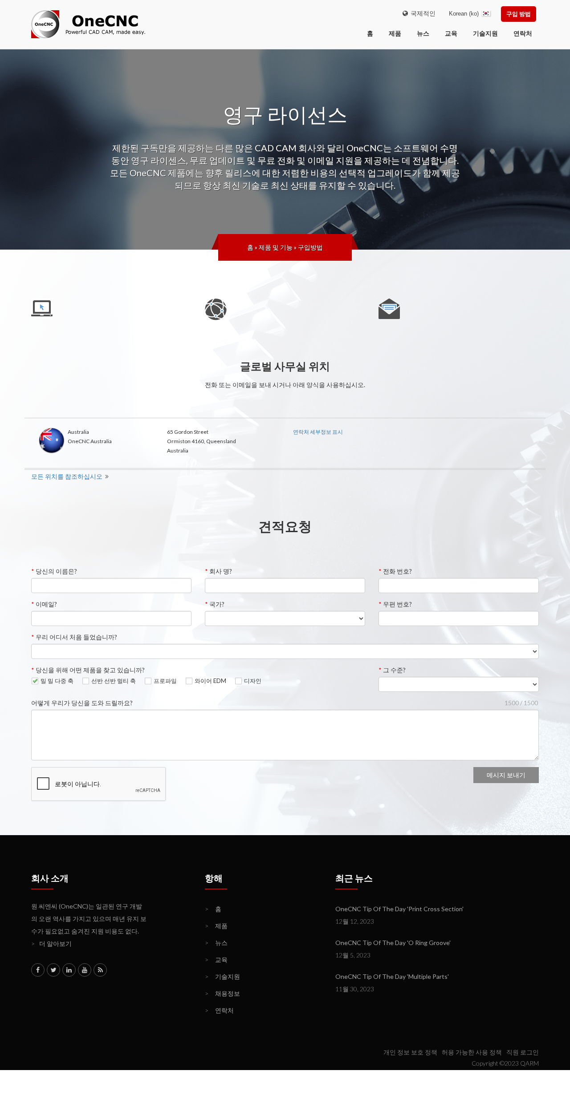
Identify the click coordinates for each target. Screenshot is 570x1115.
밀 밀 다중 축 (57, 681)
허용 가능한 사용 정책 (472, 1052)
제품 (395, 33)
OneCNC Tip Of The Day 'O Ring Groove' (393, 942)
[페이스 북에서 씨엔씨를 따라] (38, 970)
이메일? (44, 604)
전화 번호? (395, 571)
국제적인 (422, 13)
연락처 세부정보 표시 (318, 431)
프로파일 (165, 681)
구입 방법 (518, 13)
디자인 (252, 681)
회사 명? (218, 571)
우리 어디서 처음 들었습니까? (74, 637)
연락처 (522, 33)
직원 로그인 (522, 1052)
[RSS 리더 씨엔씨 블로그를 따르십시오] (100, 970)
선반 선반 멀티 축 (113, 681)
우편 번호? (395, 604)
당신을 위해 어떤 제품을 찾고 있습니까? (88, 670)
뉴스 (423, 33)
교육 (451, 33)
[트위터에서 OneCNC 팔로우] (53, 970)
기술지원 (485, 33)
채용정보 (222, 993)
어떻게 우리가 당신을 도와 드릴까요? (82, 703)
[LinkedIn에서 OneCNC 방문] (69, 970)
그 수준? (392, 670)
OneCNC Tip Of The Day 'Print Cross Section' (399, 909)
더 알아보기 (51, 943)
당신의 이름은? (54, 571)
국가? (214, 604)
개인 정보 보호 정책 (410, 1052)
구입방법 (310, 247)
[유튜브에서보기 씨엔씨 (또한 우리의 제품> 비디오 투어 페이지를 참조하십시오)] (84, 970)
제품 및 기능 (276, 247)
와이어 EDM (210, 681)
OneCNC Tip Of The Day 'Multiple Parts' (392, 976)
